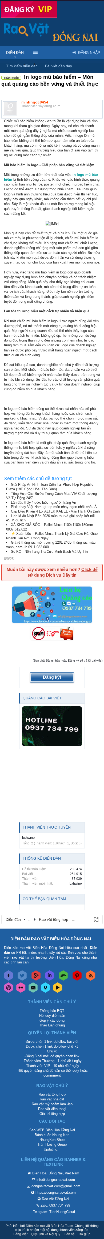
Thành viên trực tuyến (47, 827)
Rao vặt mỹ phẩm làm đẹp (52, 1104)
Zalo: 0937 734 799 (55, 1205)
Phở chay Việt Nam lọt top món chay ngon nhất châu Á (54, 507)
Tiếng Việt (20, 1234)
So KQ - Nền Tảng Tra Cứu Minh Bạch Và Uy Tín (49, 552)
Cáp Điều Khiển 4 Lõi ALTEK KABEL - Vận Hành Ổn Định (55, 511)
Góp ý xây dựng (52, 1020)
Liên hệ (69, 1234)
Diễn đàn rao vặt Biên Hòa (45, 1226)
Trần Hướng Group (52, 1144)
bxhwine (28, 838)
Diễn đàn (15, 52)
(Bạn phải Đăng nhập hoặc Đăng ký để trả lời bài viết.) (68, 660)
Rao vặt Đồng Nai (55, 1199)
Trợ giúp (84, 1234)
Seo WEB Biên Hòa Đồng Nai (52, 1130)
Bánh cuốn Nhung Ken (52, 1135)
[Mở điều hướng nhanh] (95, 919)
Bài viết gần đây (58, 66)
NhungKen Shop (52, 1140)
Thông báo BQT (52, 1011)
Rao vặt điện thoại (52, 1109)
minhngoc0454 (34, 102)
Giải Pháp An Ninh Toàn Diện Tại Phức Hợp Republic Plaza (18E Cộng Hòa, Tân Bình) (49, 487)
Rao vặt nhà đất (52, 1099)
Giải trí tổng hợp (52, 1114)
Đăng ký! (52, 677)
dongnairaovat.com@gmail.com (55, 1186)
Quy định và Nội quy (45, 1234)
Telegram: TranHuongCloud (54, 1212)
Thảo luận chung (52, 1025)
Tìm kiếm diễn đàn (22, 66)
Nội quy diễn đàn (52, 1016)
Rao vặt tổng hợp (52, 1094)
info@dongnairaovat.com (56, 1180)
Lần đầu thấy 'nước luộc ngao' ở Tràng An (43, 502)
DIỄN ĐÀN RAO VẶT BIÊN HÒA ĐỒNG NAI (50, 939)
